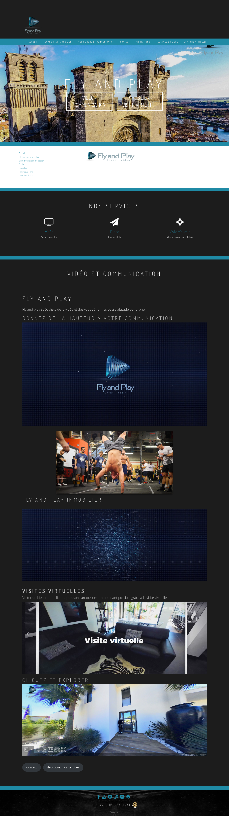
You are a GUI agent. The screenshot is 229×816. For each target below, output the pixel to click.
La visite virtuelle (195, 42)
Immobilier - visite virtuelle (139, 101)
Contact (125, 42)
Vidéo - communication (89, 101)
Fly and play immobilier (57, 42)
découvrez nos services (63, 767)
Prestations (142, 42)
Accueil (33, 42)
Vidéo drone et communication (96, 42)
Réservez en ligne (167, 42)
